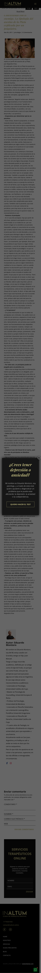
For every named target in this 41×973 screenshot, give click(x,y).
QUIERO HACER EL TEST (20, 504)
